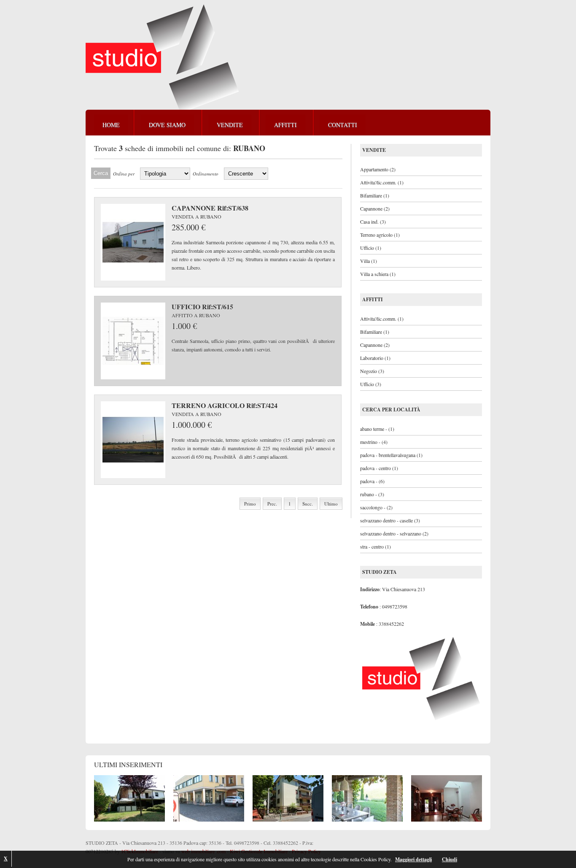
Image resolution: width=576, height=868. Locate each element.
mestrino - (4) (374, 441)
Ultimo (331, 503)
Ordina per (124, 173)
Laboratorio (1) (375, 357)
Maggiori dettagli (413, 859)
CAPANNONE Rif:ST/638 (210, 208)
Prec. (272, 503)
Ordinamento (205, 173)
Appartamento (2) (378, 169)
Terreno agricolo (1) (380, 234)
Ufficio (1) (370, 247)
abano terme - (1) (377, 428)
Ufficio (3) (370, 384)
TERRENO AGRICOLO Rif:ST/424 (224, 405)
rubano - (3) (372, 494)
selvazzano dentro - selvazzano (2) (394, 533)
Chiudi (449, 859)
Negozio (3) (372, 371)
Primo (250, 503)
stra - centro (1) (375, 546)
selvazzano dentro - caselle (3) (390, 520)
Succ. (307, 503)
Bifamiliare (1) (374, 195)
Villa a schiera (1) (378, 273)
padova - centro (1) (379, 468)
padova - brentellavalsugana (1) (391, 455)
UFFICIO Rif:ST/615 (202, 307)
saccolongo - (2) (376, 507)
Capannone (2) (375, 208)
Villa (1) (368, 260)
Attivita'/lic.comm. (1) (382, 182)
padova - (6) (372, 481)
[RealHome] (162, 58)
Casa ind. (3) (373, 221)
